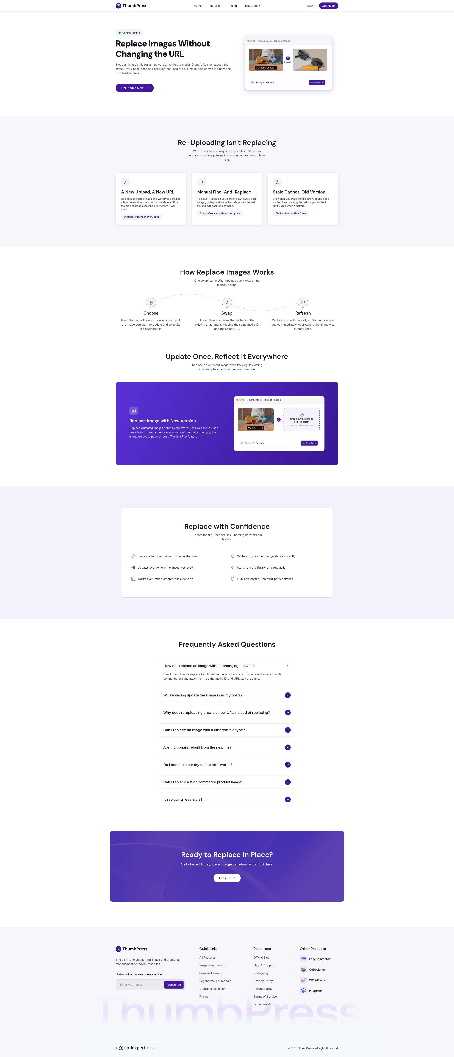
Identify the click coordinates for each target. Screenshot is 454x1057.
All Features (207, 957)
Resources (251, 5)
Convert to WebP (211, 973)
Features (214, 5)
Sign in (311, 5)
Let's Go (224, 878)
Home (197, 5)
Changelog (261, 973)
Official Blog (262, 957)
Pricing (232, 5)
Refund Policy (263, 988)
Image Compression (212, 965)
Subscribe (174, 984)
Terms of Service (265, 996)
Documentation (264, 1004)
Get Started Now (132, 88)
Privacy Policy (263, 981)
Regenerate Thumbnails (215, 981)
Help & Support (264, 965)
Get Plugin (329, 5)
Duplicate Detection (212, 988)
